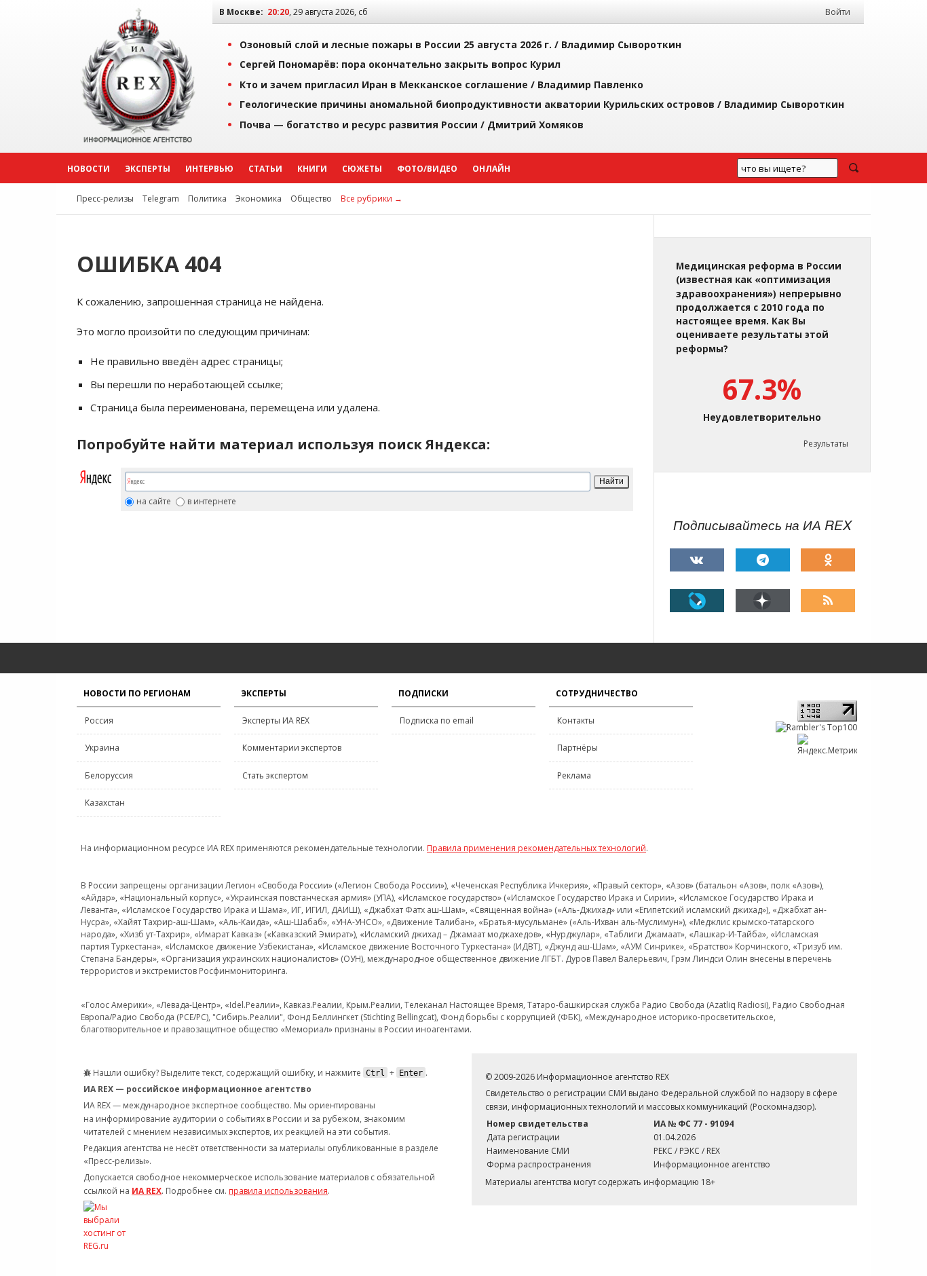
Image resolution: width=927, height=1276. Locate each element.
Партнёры (577, 747)
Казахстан (105, 802)
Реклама (574, 775)
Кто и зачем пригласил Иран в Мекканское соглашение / (441, 84)
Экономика (258, 198)
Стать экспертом (275, 775)
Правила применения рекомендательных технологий (536, 848)
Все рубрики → (371, 198)
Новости (88, 168)
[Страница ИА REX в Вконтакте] (697, 559)
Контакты (575, 720)
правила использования (278, 1191)
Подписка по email (437, 720)
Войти (837, 12)
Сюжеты (362, 168)
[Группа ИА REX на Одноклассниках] (828, 559)
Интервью (209, 168)
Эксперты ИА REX (275, 720)
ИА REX (147, 1191)
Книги (312, 168)
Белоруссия (109, 775)
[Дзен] (763, 600)
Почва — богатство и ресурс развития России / (412, 124)
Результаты (825, 443)
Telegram (161, 198)
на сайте (153, 501)
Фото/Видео (427, 168)
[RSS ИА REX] (828, 600)
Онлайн (491, 168)
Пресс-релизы (105, 198)
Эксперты (147, 168)
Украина (102, 747)
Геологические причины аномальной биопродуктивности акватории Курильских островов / (542, 104)
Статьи (265, 168)
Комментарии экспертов (291, 747)
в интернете (211, 501)
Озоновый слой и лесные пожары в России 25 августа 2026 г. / (460, 44)
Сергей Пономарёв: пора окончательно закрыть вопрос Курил (400, 64)
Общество (311, 198)
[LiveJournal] (697, 600)
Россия (99, 720)
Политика (207, 198)
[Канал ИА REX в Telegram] (763, 559)
